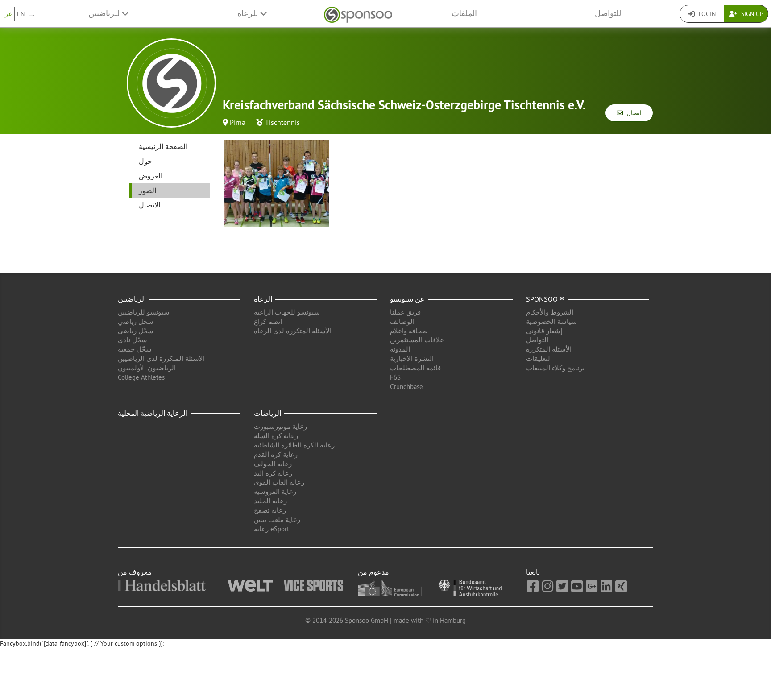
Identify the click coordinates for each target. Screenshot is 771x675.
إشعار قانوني (544, 331)
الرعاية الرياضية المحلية (152, 413)
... (31, 14)
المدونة (400, 349)
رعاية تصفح (270, 510)
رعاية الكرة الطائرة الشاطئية (294, 445)
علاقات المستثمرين (417, 339)
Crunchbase (406, 386)
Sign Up (751, 14)
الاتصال (149, 204)
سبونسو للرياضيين (144, 312)
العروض (150, 175)
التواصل (537, 339)
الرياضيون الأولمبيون (147, 368)
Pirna (237, 122)
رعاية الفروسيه (275, 491)
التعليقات (539, 358)
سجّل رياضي (135, 331)
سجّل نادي (132, 339)
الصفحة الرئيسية (163, 146)
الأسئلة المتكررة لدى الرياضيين (161, 358)
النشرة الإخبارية (412, 358)
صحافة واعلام (409, 331)
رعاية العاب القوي (279, 482)
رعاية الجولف (273, 464)
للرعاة (248, 13)
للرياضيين (105, 13)
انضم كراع (268, 321)
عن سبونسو (407, 298)
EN (21, 14)
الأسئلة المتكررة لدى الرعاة (293, 331)
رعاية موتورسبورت (280, 426)
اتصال (632, 113)
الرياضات (267, 413)
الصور (147, 190)
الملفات (464, 13)
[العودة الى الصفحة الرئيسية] (358, 13)
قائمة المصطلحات (415, 368)
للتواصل (608, 13)
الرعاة (263, 298)
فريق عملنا (405, 312)
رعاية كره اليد (273, 473)
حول (145, 161)
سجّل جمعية (135, 349)
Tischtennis (282, 122)
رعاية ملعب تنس (277, 519)
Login (706, 14)
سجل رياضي (135, 321)
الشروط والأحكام (549, 312)
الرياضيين (132, 298)
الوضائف (402, 321)
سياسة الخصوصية (551, 321)
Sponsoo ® (545, 298)
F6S (395, 377)
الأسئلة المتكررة (549, 349)
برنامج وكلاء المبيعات (555, 368)
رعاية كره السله (276, 435)
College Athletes (141, 377)
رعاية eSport (271, 529)
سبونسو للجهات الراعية (287, 312)
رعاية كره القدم (276, 454)
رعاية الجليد (270, 501)
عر (8, 14)
